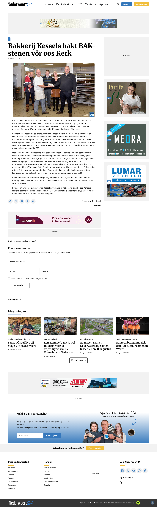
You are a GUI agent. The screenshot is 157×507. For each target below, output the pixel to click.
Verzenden (18, 285)
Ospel (99, 205)
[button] (10, 201)
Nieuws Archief (91, 201)
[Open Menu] (129, 4)
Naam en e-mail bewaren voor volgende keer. (29, 278)
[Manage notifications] (152, 503)
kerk (95, 205)
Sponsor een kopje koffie (118, 413)
